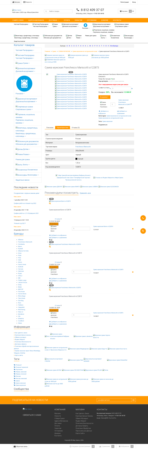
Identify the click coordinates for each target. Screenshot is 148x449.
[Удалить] (131, 104)
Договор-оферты (21, 344)
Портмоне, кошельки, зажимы (103, 32)
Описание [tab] (49, 127)
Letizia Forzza (22, 282)
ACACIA (20, 267)
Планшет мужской (21, 367)
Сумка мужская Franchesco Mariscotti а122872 (108, 313)
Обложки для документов (52, 38)
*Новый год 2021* (20, 223)
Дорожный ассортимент (101, 26)
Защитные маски (19, 41)
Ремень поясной (20, 374)
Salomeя (21, 271)
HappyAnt (21, 307)
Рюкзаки (85, 28)
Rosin (20, 273)
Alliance (20, 239)
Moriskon (21, 314)
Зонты (103, 38)
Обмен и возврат (20, 337)
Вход (134, 2)
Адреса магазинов (36, 20)
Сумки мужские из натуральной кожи (84, 51)
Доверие (104, 20)
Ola (19, 316)
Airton (20, 262)
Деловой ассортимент (69, 26)
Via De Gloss (22, 294)
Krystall (20, 248)
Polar (19, 255)
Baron (20, 246)
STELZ (20, 276)
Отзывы (57, 219)
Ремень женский (20, 372)
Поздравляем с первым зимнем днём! (26, 193)
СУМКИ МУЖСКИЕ (64, 51)
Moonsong (21, 309)
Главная (47, 51)
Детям (68, 38)
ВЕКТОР (20, 289)
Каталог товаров (24, 45)
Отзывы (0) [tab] (76, 127)
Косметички (115, 38)
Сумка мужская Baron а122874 (103, 226)
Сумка (17, 381)
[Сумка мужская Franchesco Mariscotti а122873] (70, 74)
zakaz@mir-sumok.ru (108, 418)
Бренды (19, 233)
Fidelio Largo (22, 280)
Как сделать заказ (21, 333)
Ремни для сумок (90, 35)
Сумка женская (20, 383)
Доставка (53, 20)
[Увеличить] (50, 203)
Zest (19, 260)
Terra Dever (21, 298)
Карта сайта (19, 355)
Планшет (18, 365)
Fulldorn (20, 305)
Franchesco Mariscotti (25, 242)
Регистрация (124, 2)
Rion (19, 303)
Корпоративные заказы (23, 335)
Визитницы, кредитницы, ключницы (26, 38)
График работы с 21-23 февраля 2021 (26, 213)
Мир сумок (17, 196)
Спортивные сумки (121, 26)
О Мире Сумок (18, 20)
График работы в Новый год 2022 (25, 203)
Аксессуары (128, 38)
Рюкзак (18, 376)
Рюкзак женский (21, 378)
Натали (20, 269)
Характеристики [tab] (62, 127)
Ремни (78, 38)
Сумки (55, 26)
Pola (19, 258)
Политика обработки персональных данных (84, 429)
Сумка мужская (20, 385)
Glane (20, 323)
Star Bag (21, 300)
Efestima (21, 318)
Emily (19, 285)
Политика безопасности (23, 342)
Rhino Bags (21, 296)
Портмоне (18, 369)
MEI (19, 278)
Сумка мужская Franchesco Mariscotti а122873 (124, 102)
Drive (19, 253)
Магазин (17, 2)
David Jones (22, 264)
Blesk (20, 287)
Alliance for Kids (23, 251)
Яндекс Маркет (20, 339)
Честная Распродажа (21, 24)
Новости (28, 2)
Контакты (117, 20)
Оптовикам (91, 20)
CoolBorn (21, 321)
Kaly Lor (20, 312)
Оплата (67, 20)
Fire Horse (21, 291)
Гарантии (78, 20)
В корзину (103, 97)
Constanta (21, 244)
